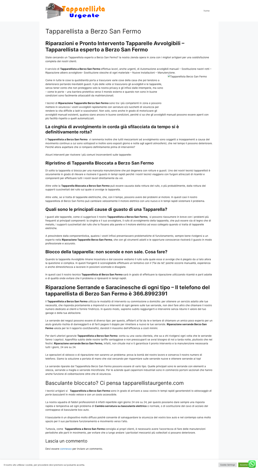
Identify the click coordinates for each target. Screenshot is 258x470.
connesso (66, 448)
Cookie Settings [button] (227, 465)
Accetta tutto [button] (246, 465)
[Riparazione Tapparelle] (75, 10)
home (207, 10)
